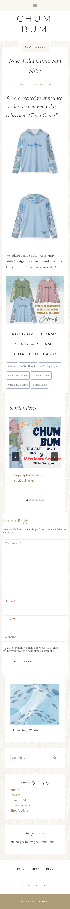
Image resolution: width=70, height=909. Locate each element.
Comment (13, 543)
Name (10, 601)
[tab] (27, 500)
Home (20, 869)
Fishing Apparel (50, 366)
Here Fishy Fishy (18, 375)
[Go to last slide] (15, 456)
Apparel (20, 84)
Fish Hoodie (28, 366)
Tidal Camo (39, 384)
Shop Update (19, 810)
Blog (50, 869)
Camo (12, 366)
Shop (35, 869)
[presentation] (35, 442)
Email (10, 619)
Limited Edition (21, 800)
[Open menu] (35, 5)
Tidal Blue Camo (18, 384)
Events (15, 795)
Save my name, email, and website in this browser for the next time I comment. (32, 649)
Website (10, 637)
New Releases (41, 375)
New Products (44, 84)
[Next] (54, 456)
